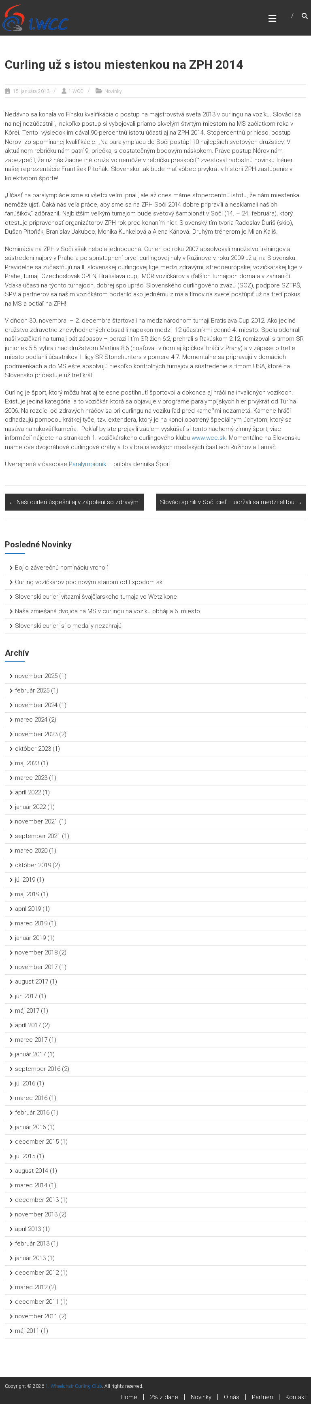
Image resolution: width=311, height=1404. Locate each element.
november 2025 (36, 676)
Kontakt (295, 1397)
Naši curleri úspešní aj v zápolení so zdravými (74, 502)
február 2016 (32, 1112)
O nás (231, 1397)
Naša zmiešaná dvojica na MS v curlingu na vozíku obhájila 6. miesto (107, 611)
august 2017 (31, 981)
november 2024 (36, 705)
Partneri (262, 1397)
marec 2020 (31, 850)
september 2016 (37, 1069)
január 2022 (30, 807)
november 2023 (36, 734)
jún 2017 (26, 996)
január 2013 (30, 1258)
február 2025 (32, 690)
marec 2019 (31, 923)
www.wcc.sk (209, 437)
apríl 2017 (28, 1025)
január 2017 (30, 1054)
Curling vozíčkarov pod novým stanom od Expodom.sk (88, 582)
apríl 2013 (28, 1229)
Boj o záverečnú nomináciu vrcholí (61, 567)
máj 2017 (27, 1010)
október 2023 (33, 748)
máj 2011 (27, 1330)
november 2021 (36, 821)
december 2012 (37, 1272)
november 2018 (36, 952)
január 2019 (30, 938)
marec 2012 (31, 1287)
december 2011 (37, 1301)
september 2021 (37, 836)
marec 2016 (31, 1098)
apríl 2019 (28, 908)
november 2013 (36, 1214)
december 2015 (37, 1141)
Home (129, 1397)
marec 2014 (31, 1185)
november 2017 (36, 967)
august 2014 (31, 1170)
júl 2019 (25, 879)
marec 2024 (31, 719)
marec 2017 (31, 1039)
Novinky (113, 91)
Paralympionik (87, 464)
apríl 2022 (28, 792)
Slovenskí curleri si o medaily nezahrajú (68, 625)
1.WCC (75, 91)
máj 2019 (27, 894)
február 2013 (32, 1243)
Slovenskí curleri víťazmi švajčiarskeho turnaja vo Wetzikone (96, 596)
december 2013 (37, 1199)
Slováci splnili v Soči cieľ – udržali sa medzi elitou (231, 502)
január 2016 (30, 1127)
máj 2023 (27, 763)
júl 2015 (25, 1156)
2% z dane (164, 1397)
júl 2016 (25, 1083)
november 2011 (36, 1316)
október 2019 (33, 865)
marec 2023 (31, 777)
